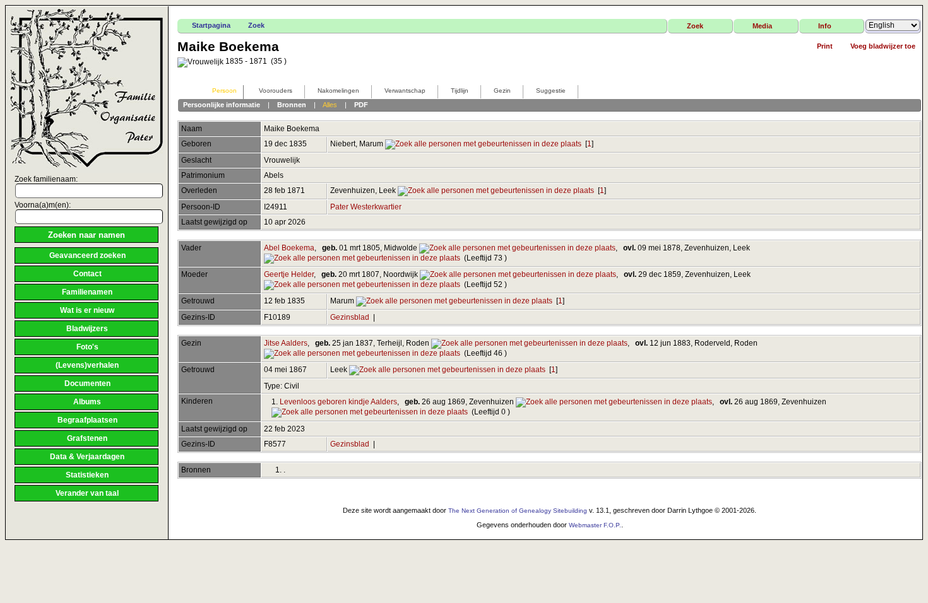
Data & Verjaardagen (87, 456)
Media (762, 26)
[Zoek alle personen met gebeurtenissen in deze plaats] (483, 143)
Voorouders (275, 90)
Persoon (224, 90)
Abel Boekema (289, 247)
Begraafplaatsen (87, 420)
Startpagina (211, 25)
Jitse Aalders (285, 343)
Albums (87, 401)
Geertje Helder (289, 274)
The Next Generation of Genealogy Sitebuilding (517, 510)
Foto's (87, 346)
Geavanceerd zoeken (87, 255)
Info (824, 26)
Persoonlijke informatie (221, 104)
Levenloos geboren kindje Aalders (338, 401)
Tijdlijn (459, 90)
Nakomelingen (338, 90)
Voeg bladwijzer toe (882, 46)
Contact (87, 273)
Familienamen (87, 292)
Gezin (502, 90)
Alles (330, 104)
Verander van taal (87, 493)
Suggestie (551, 90)
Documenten (87, 383)
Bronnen (291, 104)
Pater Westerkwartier (366, 206)
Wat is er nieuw (87, 310)
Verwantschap (404, 90)
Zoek (256, 25)
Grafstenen (87, 438)
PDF (361, 104)
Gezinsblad (349, 317)
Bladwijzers (87, 328)
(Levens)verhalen (87, 365)
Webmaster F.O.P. (595, 525)
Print (825, 46)
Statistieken (87, 475)
